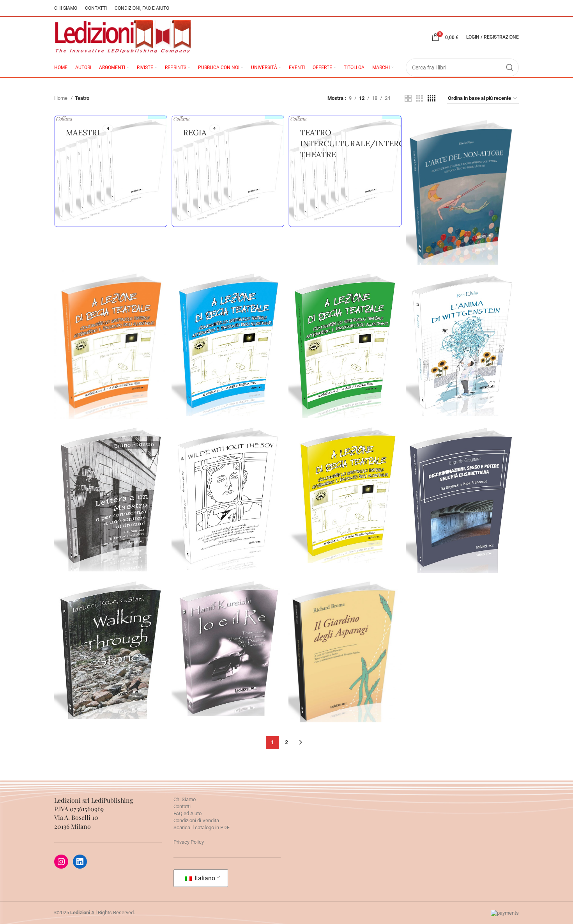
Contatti (182, 806)
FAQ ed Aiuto (187, 813)
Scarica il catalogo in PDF (201, 827)
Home (61, 98)
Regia (120, 349)
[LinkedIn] (80, 862)
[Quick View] (427, 215)
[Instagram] (61, 862)
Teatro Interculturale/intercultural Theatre (462, 346)
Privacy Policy (188, 842)
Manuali (104, 349)
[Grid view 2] (408, 98)
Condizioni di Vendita (196, 820)
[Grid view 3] (419, 98)
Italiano (204, 878)
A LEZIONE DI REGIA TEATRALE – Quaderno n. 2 (345, 319)
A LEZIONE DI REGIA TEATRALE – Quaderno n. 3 (228, 318)
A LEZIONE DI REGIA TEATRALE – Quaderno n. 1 (345, 468)
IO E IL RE (228, 618)
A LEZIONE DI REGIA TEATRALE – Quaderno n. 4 (110, 319)
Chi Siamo (184, 799)
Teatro (462, 193)
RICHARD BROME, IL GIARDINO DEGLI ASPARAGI (345, 625)
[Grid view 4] (431, 98)
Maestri (110, 501)
